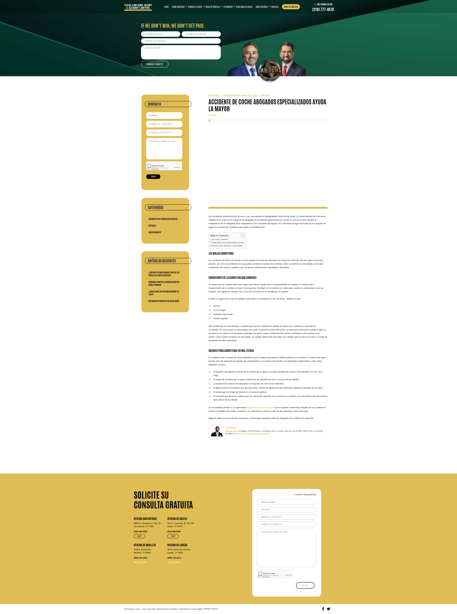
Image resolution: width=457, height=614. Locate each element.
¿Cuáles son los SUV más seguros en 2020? (164, 293)
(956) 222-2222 (140, 558)
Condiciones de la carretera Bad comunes (228, 243)
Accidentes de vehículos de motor (163, 218)
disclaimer (197, 609)
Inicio (166, 6)
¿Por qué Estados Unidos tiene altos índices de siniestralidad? (164, 274)
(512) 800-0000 (174, 532)
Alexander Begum (232, 431)
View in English (291, 6)
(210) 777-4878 (323, 9)
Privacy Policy (211, 609)
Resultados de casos (244, 6)
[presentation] (164, 166)
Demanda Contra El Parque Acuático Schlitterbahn (164, 283)
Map (139, 536)
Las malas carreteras (220, 239)
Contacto (274, 6)
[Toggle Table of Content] (241, 236)
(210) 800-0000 (140, 532)
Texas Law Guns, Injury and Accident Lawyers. (252, 433)
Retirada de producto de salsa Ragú (164, 300)
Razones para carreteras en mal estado (227, 246)
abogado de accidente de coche (261, 407)
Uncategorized (155, 232)
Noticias (152, 225)
